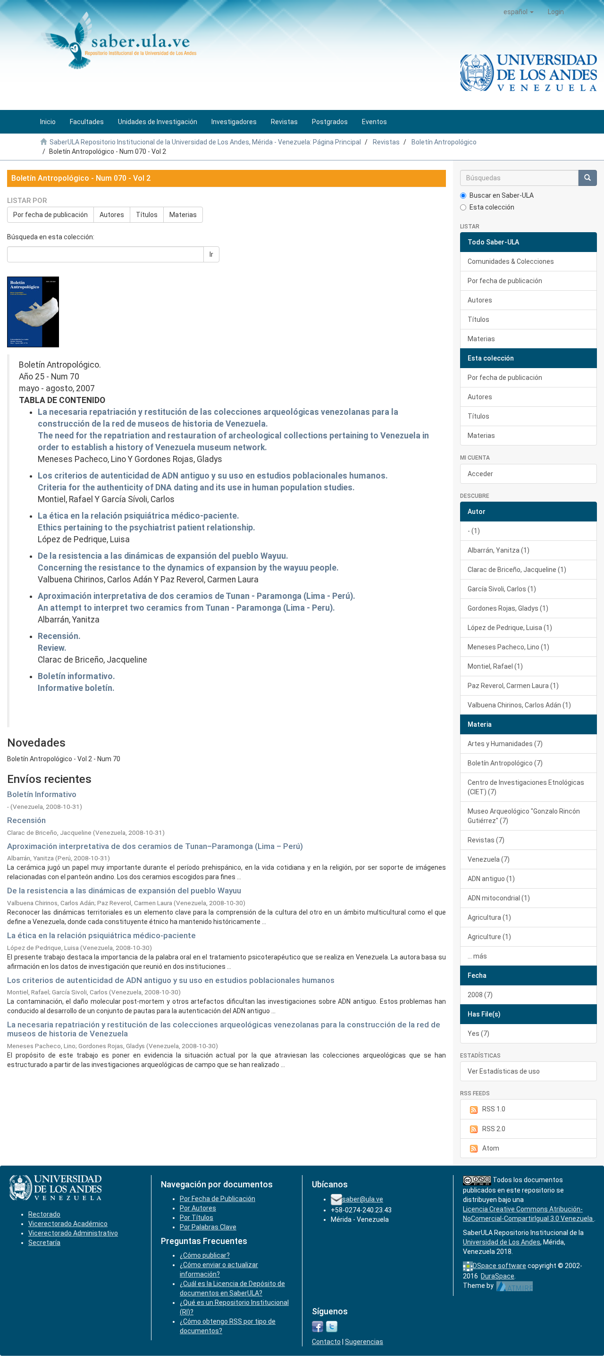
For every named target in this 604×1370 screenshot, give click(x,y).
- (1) (474, 531)
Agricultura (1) (489, 917)
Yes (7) (478, 1033)
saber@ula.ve (362, 1199)
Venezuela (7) (489, 859)
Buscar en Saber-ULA (502, 195)
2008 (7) (480, 995)
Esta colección (492, 207)
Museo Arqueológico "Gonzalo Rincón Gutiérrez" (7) (524, 815)
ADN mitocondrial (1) (499, 898)
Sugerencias (364, 1341)
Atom (490, 1148)
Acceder (480, 474)
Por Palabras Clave (208, 1227)
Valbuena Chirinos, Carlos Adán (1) (519, 705)
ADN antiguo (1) (491, 879)
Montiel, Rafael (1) (495, 666)
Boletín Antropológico (444, 142)
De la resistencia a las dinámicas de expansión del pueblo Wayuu (124, 890)
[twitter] (331, 1325)
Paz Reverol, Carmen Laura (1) (513, 685)
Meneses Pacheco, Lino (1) (508, 647)
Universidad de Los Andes (501, 1242)
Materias (183, 215)
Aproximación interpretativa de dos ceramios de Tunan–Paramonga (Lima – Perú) (155, 846)
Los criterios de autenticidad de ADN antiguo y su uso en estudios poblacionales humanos (171, 980)
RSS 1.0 (493, 1109)
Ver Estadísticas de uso (504, 1071)
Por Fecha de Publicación (217, 1198)
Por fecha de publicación (50, 215)
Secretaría (44, 1242)
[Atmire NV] (514, 1285)
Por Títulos (196, 1217)
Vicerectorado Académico (68, 1223)
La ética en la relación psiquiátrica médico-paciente (101, 935)
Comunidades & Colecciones (511, 261)
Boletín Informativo (41, 794)
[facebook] (317, 1325)
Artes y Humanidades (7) (505, 744)
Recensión (26, 820)
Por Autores (198, 1208)
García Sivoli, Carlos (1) (502, 589)
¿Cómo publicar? (205, 1255)
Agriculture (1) (489, 937)
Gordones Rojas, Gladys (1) (508, 608)
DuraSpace (497, 1276)
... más (477, 956)
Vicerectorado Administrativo (73, 1233)
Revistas (386, 142)
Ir (211, 254)
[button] (518, 12)
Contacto (326, 1341)
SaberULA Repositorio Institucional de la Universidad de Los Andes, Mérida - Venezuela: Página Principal (205, 142)
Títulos (147, 215)
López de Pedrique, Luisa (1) (510, 627)
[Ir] (587, 178)
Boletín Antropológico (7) (505, 763)
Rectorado (44, 1214)
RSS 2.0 (493, 1129)
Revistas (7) (486, 840)
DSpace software (499, 1265)
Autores (112, 215)
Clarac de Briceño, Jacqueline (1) (517, 569)
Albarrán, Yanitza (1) (498, 550)
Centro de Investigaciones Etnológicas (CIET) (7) (526, 787)
